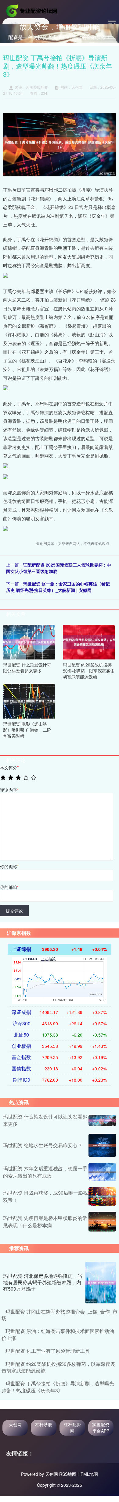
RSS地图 (67, 1474)
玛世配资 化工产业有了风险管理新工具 (47, 1350)
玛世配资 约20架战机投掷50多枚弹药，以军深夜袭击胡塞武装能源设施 (58, 1367)
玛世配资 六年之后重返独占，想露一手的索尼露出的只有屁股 (45, 1172)
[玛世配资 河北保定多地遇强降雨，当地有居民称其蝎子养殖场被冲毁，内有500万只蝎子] (100, 1282)
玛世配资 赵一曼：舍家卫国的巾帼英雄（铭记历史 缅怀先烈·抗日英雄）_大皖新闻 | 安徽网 (58, 587)
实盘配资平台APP (100, 1427)
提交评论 (14, 911)
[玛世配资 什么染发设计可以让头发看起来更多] (29, 641)
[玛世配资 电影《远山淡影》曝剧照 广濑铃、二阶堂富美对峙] (29, 701)
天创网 (15, 1424)
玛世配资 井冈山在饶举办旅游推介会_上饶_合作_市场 (59, 1315)
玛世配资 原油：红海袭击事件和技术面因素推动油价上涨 (58, 1334)
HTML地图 (88, 1474)
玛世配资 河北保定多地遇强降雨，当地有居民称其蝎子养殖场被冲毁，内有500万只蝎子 (42, 1282)
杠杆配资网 (72, 1427)
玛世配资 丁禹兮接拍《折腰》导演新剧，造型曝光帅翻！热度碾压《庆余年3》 (58, 1387)
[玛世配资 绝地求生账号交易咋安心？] (102, 1145)
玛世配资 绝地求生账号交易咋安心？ (42, 1145)
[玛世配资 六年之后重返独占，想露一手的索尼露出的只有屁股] (102, 1172)
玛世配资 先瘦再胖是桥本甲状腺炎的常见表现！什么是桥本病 (45, 1221)
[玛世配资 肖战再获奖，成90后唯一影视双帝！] (102, 1196)
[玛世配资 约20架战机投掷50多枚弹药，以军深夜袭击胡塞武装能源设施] (89, 641)
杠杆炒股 (43, 1424)
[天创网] (32, 10)
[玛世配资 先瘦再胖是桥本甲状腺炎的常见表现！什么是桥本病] (102, 1221)
